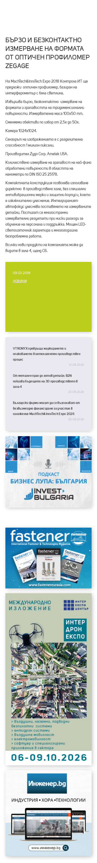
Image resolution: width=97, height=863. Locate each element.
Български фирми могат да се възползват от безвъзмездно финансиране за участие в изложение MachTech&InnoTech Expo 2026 (46, 408)
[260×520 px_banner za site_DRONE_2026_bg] (48, 764)
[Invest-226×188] (48, 506)
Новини (20, 281)
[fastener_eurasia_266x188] (48, 587)
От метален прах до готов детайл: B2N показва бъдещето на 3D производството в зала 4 (45, 381)
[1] (48, 855)
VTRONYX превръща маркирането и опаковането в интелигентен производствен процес (46, 354)
